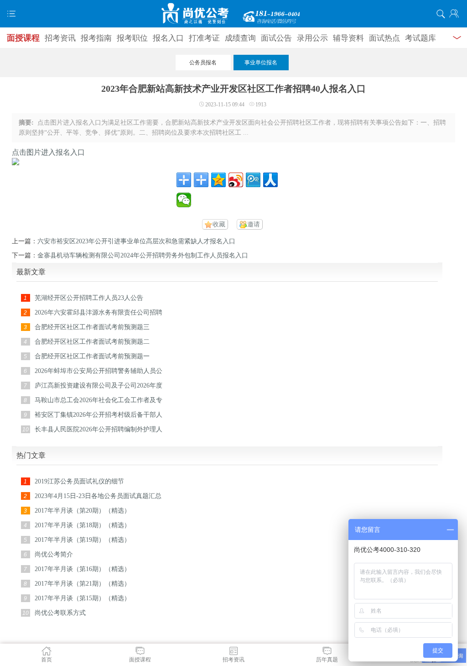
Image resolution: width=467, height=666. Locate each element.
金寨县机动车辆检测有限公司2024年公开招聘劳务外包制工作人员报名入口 (142, 255)
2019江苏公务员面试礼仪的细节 (79, 481)
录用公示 (312, 38)
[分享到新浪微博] (235, 180)
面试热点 (384, 38)
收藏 (219, 224)
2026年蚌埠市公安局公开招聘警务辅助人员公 (98, 370)
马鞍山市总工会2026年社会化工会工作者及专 (98, 400)
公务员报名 (203, 62)
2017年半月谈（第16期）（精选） (82, 569)
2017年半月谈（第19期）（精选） (82, 539)
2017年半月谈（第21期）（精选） (82, 583)
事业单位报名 (260, 62)
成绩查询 (240, 38)
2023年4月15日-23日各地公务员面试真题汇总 (98, 496)
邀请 (253, 224)
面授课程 (23, 37)
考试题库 (420, 38)
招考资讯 (60, 38)
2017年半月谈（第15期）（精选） (82, 598)
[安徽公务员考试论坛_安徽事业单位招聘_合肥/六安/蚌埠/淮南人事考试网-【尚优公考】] (233, 13)
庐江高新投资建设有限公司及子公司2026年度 (98, 385)
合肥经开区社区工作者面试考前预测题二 (92, 341)
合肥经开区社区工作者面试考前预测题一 (92, 356)
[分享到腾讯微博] (253, 180)
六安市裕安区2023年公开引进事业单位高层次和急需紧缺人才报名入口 (136, 241)
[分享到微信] (183, 200)
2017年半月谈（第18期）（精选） (82, 525)
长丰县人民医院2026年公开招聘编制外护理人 (98, 429)
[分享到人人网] (270, 180)
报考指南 (96, 38)
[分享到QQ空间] (218, 180)
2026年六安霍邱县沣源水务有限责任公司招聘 (98, 312)
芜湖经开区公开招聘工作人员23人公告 (89, 297)
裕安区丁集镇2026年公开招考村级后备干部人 (98, 414)
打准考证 (204, 38)
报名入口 (168, 38)
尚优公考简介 (54, 554)
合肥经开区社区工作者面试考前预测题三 (92, 327)
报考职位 (132, 38)
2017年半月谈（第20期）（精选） (82, 510)
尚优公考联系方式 (60, 612)
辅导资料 (348, 38)
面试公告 (276, 38)
